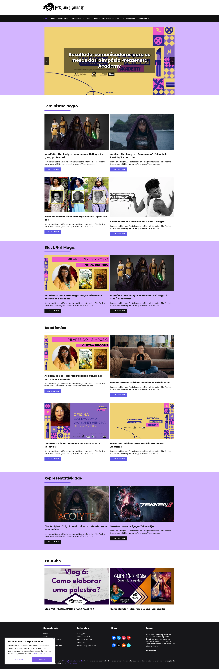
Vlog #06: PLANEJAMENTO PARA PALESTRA (69, 609)
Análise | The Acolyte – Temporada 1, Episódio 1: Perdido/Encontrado (138, 156)
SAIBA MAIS (151, 650)
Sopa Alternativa (70, 663)
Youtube (52, 560)
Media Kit (81, 642)
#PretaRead (63, 18)
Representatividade (63, 478)
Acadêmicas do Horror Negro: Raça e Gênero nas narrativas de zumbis (73, 297)
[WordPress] (123, 645)
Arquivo (143, 18)
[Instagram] (123, 637)
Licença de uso (83, 637)
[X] (118, 637)
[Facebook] (113, 637)
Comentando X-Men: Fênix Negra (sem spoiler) (138, 609)
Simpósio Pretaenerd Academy (106, 18)
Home (45, 18)
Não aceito (19, 659)
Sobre (53, 18)
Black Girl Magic (59, 247)
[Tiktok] (128, 645)
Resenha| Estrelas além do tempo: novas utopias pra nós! (75, 218)
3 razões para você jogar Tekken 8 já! (132, 526)
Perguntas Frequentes (52, 645)
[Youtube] (128, 637)
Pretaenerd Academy (81, 18)
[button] (148, 18)
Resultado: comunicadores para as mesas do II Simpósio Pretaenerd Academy (109, 60)
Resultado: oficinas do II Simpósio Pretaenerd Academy (137, 445)
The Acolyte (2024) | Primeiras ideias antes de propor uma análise (76, 528)
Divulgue (81, 634)
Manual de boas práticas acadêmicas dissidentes (140, 382)
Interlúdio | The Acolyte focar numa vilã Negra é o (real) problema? (73, 156)
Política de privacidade (39, 654)
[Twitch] (113, 645)
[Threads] (118, 645)
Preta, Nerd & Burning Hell (73, 661)
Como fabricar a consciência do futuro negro (137, 221)
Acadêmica (55, 327)
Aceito (42, 659)
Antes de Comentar (85, 640)
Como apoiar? (129, 18)
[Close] (53, 638)
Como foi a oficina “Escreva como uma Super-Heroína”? (72, 445)
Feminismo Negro (61, 106)
